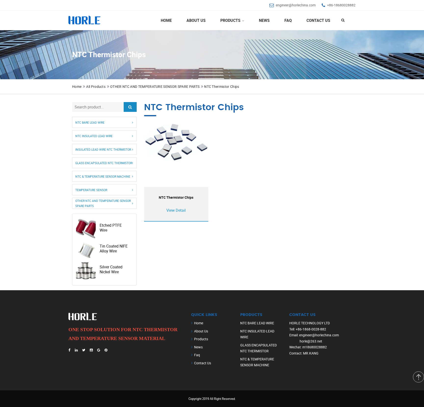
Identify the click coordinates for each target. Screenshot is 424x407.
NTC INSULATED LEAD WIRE (94, 136)
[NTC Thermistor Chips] (176, 142)
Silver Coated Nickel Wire (111, 269)
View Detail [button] (176, 210)
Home (166, 20)
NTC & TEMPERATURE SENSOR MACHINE (102, 176)
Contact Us (318, 20)
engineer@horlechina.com (296, 5)
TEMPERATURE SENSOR (91, 190)
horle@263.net (311, 341)
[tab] (104, 122)
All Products (96, 86)
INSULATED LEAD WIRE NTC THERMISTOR (103, 149)
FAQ (288, 20)
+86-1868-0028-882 (311, 329)
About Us (196, 20)
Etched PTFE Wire (111, 228)
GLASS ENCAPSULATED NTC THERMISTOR (103, 163)
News (264, 20)
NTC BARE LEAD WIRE (90, 122)
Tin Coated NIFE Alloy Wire (114, 248)
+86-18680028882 (341, 5)
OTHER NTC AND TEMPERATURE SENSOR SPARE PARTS (154, 86)
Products (230, 20)
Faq (197, 355)
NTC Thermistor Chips (221, 86)
